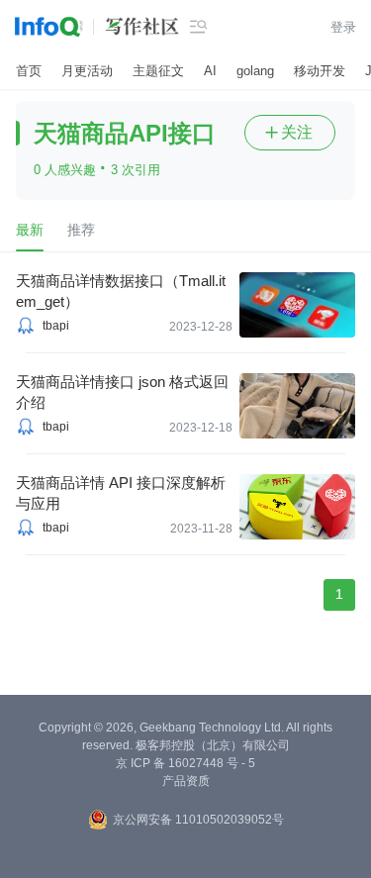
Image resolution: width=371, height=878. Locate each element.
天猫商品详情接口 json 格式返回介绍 (122, 392)
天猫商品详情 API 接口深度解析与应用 (121, 493)
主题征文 (158, 70)
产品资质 (186, 781)
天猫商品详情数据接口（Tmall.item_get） (121, 291)
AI (210, 70)
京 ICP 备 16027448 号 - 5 (185, 763)
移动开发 (319, 70)
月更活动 (87, 70)
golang (255, 70)
